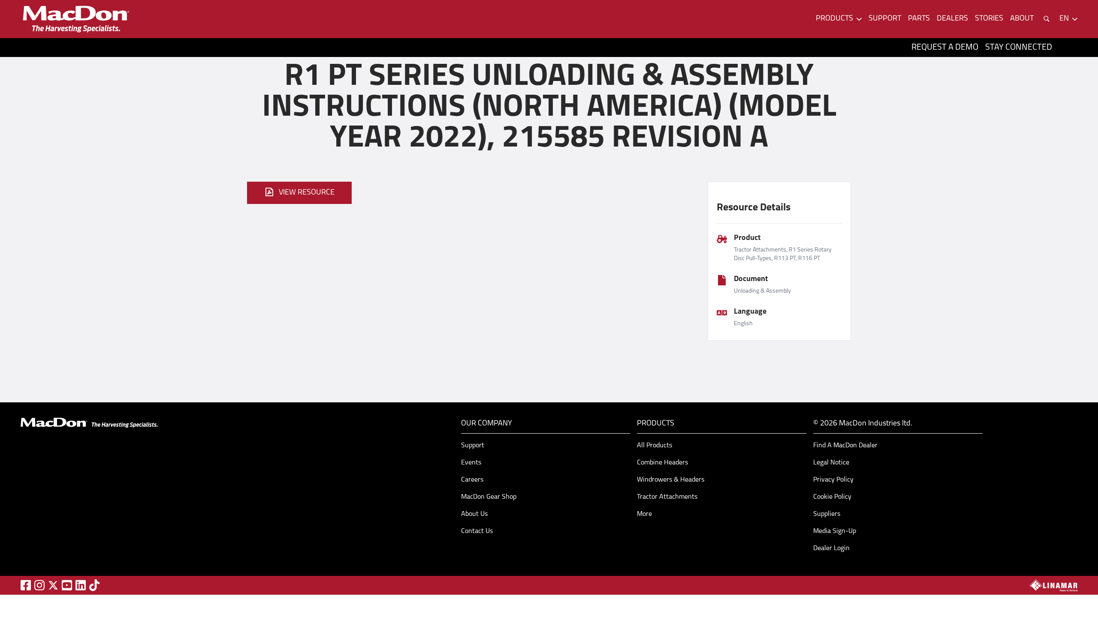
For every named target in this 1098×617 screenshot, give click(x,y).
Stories (989, 19)
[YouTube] (67, 585)
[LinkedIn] (80, 585)
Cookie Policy (832, 497)
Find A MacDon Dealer (845, 445)
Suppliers (826, 514)
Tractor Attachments (667, 497)
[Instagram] (39, 585)
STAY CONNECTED (1018, 47)
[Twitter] (53, 585)
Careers (472, 479)
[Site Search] (1047, 19)
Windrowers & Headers (670, 479)
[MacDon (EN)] (75, 19)
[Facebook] (26, 585)
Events (471, 462)
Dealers (952, 19)
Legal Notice (831, 462)
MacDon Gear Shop (488, 497)
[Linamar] (1053, 585)
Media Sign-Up (834, 531)
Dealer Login (831, 548)
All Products (654, 445)
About (1022, 19)
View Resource (307, 193)
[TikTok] (94, 585)
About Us (474, 514)
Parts (919, 19)
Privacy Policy (833, 479)
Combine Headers (662, 462)
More (644, 514)
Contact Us (477, 531)
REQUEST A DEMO (944, 47)
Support (885, 19)
